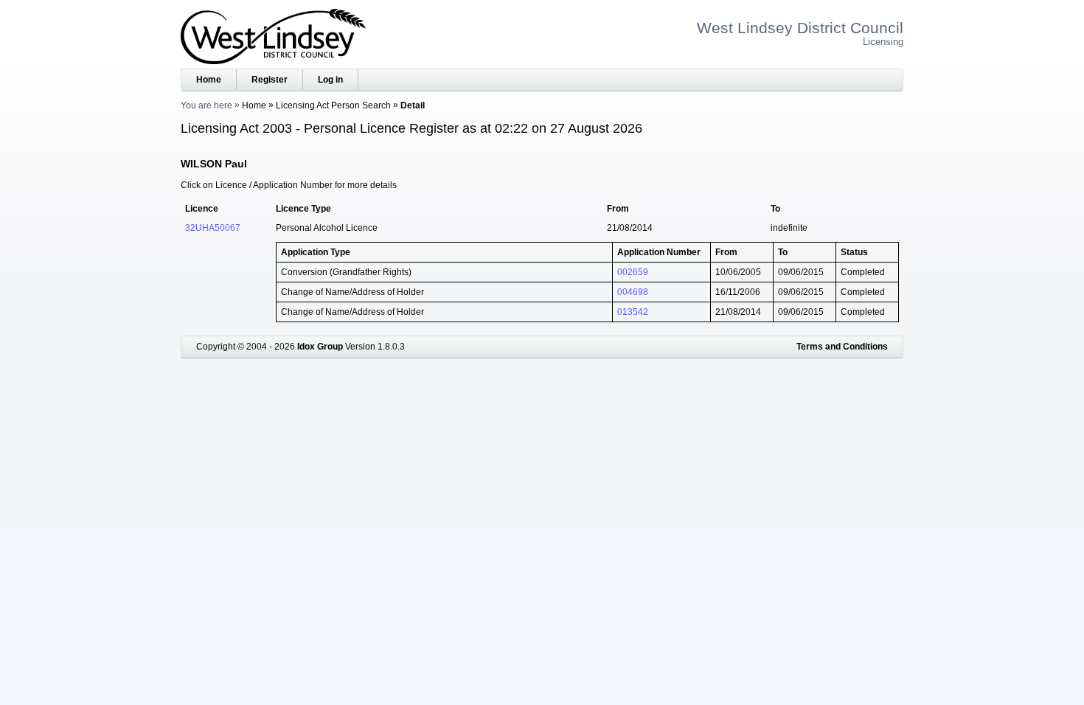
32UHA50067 (212, 228)
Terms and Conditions (842, 346)
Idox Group (320, 346)
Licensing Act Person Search (333, 105)
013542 (632, 312)
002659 (632, 272)
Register (269, 79)
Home (208, 79)
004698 (632, 292)
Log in (330, 79)
